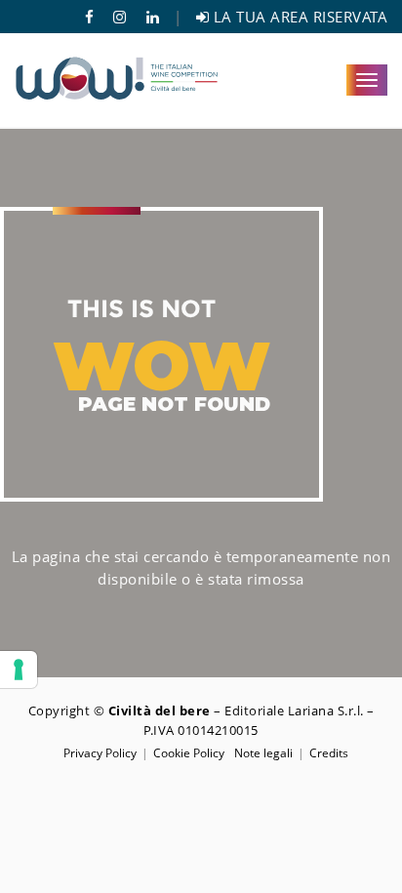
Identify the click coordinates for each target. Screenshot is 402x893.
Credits (328, 753)
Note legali (263, 753)
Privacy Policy (100, 753)
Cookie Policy (188, 753)
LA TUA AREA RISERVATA (298, 16)
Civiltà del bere (159, 710)
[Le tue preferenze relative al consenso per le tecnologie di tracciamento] (18, 669)
